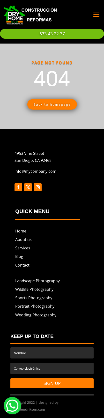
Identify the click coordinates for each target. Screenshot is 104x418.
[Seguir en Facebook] (18, 187)
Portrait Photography (34, 306)
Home (20, 231)
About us (23, 239)
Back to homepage (52, 104)
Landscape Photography (37, 281)
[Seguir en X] (28, 187)
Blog (19, 256)
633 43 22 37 (52, 34)
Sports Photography (33, 297)
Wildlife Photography (34, 289)
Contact (22, 265)
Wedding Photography (35, 315)
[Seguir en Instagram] (38, 187)
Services (22, 248)
